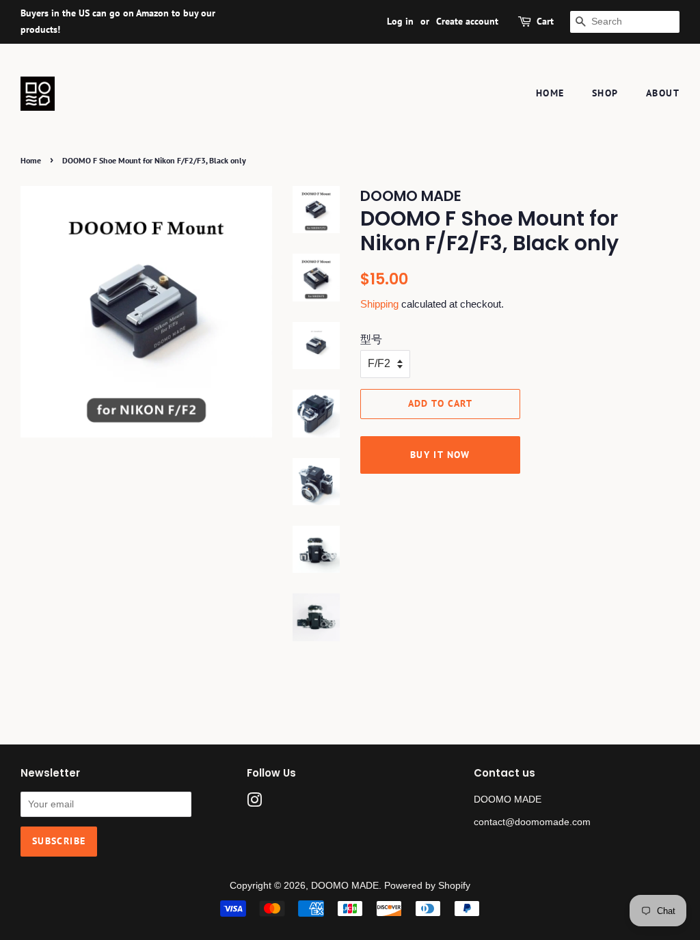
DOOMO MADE (345, 886)
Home (31, 160)
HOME (550, 93)
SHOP (605, 93)
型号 (371, 339)
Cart (545, 21)
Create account (467, 21)
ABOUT (662, 93)
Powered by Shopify (427, 886)
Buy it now (440, 454)
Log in (400, 21)
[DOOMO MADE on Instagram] (254, 803)
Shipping (379, 304)
